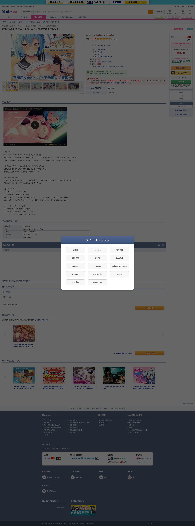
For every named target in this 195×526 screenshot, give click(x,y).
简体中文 (119, 250)
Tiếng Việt (97, 282)
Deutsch (75, 266)
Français (97, 266)
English (97, 250)
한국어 (97, 258)
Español (119, 258)
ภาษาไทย (75, 282)
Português (97, 274)
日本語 (75, 250)
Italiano (75, 274)
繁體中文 (75, 258)
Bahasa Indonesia (119, 266)
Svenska (119, 274)
